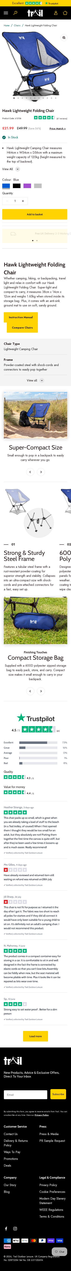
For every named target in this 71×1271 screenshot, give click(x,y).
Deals (7, 1165)
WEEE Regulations (51, 1210)
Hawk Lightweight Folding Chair (41, 25)
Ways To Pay (12, 1152)
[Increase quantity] (23, 201)
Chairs (17, 25)
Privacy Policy (42, 1114)
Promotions (11, 1159)
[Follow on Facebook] (6, 1228)
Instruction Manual (21, 317)
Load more (35, 1036)
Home (6, 25)
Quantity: (8, 193)
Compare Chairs (22, 327)
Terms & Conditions (51, 1216)
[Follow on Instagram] (15, 1228)
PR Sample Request (52, 1141)
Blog (7, 1192)
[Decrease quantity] (7, 201)
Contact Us (11, 1134)
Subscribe (58, 1094)
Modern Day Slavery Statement (52, 1200)
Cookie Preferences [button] (52, 1192)
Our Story (10, 1185)
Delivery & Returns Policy (16, 1143)
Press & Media (49, 1134)
